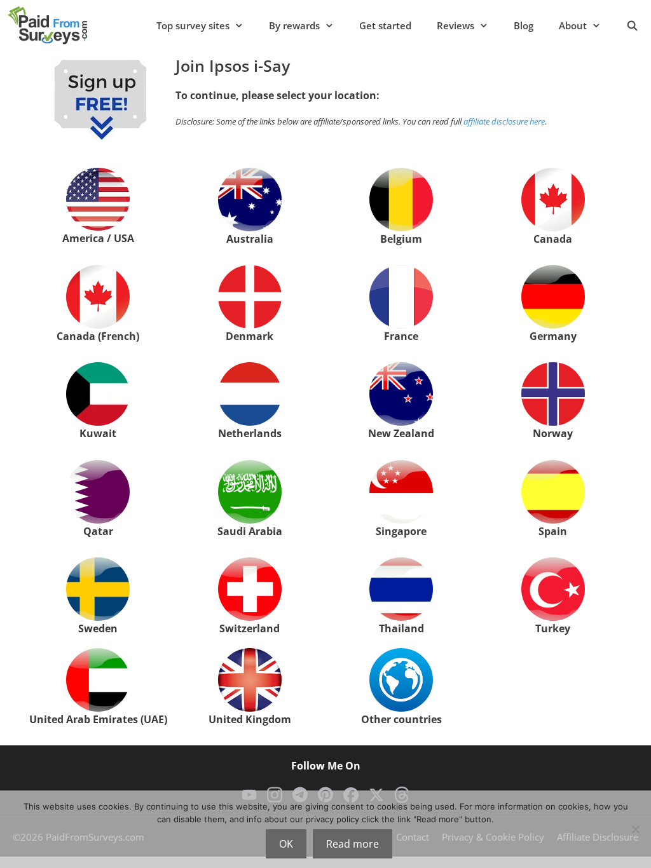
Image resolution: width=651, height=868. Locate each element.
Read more (352, 844)
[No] (635, 829)
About (573, 25)
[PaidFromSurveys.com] (47, 25)
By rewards (294, 25)
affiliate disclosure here (504, 121)
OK (286, 844)
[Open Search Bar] (632, 25)
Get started (385, 25)
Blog (523, 25)
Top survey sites (193, 25)
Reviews (455, 25)
